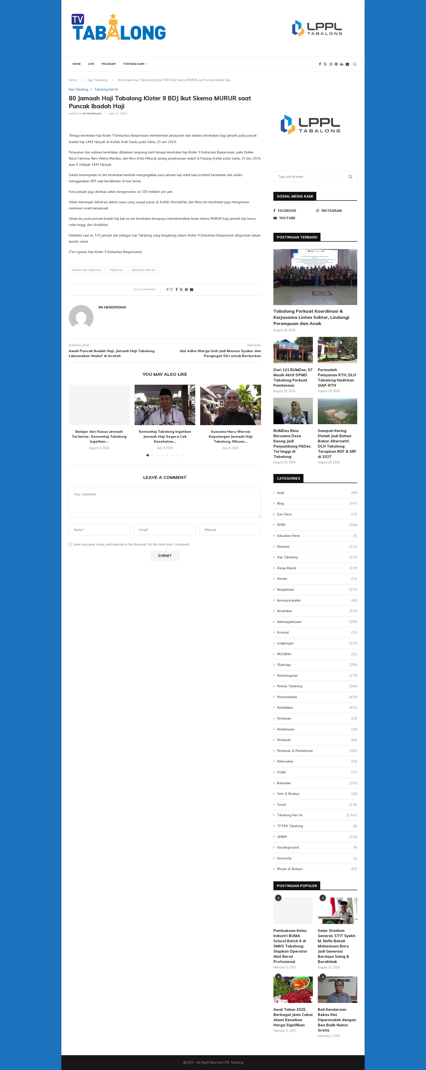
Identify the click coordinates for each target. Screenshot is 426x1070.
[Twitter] (325, 64)
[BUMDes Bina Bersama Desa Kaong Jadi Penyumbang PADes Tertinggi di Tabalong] (293, 411)
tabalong (116, 270)
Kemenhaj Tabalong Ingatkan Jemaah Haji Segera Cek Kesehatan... (165, 436)
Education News (317, 535)
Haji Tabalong (97, 80)
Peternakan (317, 761)
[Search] (354, 64)
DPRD (317, 525)
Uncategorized (317, 847)
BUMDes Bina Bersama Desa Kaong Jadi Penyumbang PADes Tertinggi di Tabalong (292, 443)
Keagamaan (317, 589)
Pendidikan (317, 707)
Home (76, 64)
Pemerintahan (317, 697)
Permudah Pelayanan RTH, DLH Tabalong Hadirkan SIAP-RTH (337, 377)
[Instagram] (330, 64)
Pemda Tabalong (317, 686)
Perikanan (317, 718)
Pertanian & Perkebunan (317, 750)
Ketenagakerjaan (317, 621)
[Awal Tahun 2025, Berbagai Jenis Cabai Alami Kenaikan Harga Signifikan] (293, 990)
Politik (317, 772)
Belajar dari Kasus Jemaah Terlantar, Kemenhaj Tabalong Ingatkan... (99, 436)
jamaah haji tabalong (86, 270)
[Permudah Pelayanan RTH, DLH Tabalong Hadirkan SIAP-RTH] (337, 350)
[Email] (347, 64)
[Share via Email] (191, 289)
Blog (317, 503)
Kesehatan (317, 611)
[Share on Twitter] (181, 289)
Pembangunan (317, 675)
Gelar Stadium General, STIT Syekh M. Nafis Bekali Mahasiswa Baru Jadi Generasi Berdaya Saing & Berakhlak (336, 946)
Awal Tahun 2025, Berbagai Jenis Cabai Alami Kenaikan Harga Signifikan (293, 1017)
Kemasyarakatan (317, 600)
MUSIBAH (317, 654)
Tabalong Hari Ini (317, 815)
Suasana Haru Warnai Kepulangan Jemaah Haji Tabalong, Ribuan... (230, 436)
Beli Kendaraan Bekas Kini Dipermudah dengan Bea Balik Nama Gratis (337, 1020)
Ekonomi (317, 546)
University (317, 858)
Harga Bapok (317, 568)
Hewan (317, 578)
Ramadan (317, 783)
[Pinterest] (336, 64)
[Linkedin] (341, 64)
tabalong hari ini (143, 270)
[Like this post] (171, 289)
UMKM (317, 836)
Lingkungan (317, 643)
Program (109, 64)
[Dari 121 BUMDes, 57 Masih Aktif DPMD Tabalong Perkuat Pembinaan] (293, 350)
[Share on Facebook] (177, 289)
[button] (75, 420)
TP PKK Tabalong (317, 826)
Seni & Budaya (317, 793)
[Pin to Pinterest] (186, 289)
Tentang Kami (133, 64)
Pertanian (317, 740)
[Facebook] (320, 64)
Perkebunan (317, 729)
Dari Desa (317, 514)
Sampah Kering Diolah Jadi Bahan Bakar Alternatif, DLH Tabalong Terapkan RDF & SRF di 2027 (337, 443)
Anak (317, 492)
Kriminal (317, 632)
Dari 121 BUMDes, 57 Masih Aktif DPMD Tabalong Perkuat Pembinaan (292, 377)
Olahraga (317, 664)
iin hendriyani (92, 113)
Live (91, 64)
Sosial (317, 804)
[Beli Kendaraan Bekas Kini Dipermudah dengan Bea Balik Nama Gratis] (337, 990)
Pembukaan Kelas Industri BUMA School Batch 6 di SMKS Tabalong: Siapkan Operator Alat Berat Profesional (290, 946)
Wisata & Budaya (317, 869)
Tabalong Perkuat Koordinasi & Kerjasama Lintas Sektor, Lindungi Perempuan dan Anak (311, 317)
